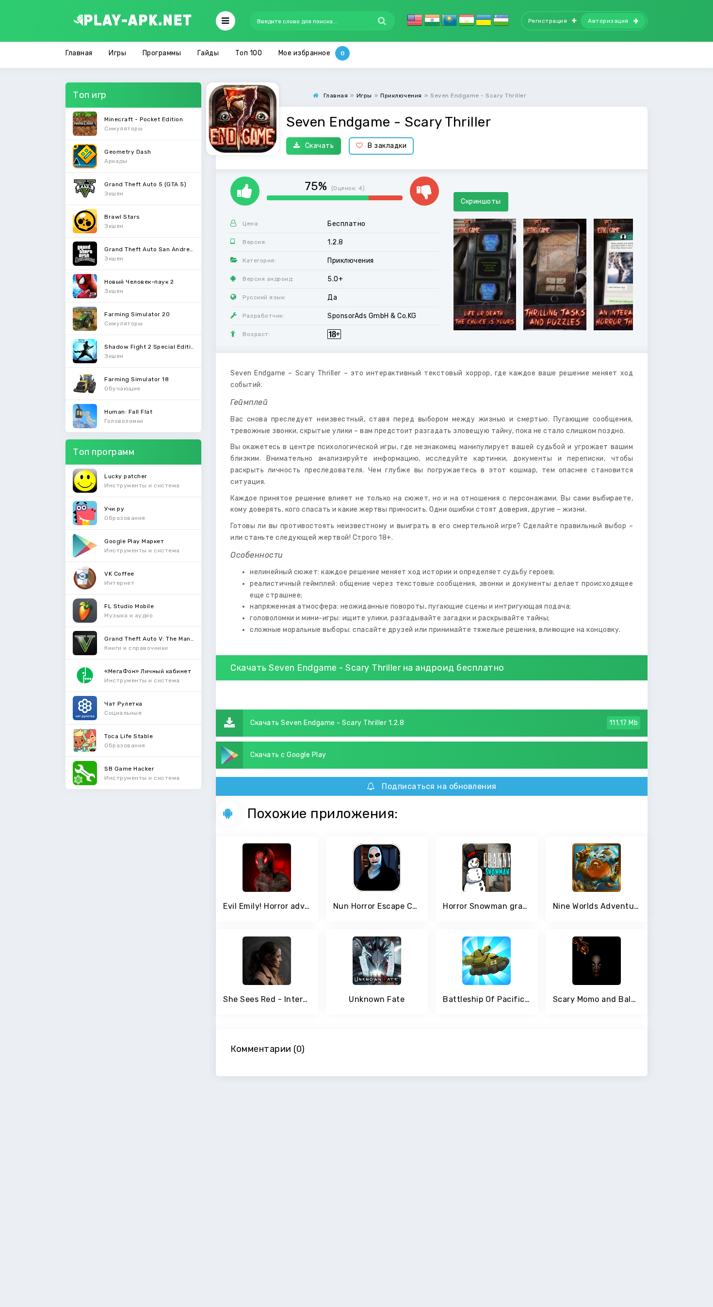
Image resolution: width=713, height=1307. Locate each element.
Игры (117, 53)
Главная (79, 53)
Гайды (208, 53)
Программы (162, 53)
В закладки (387, 146)
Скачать (319, 146)
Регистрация (547, 20)
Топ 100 (248, 53)
